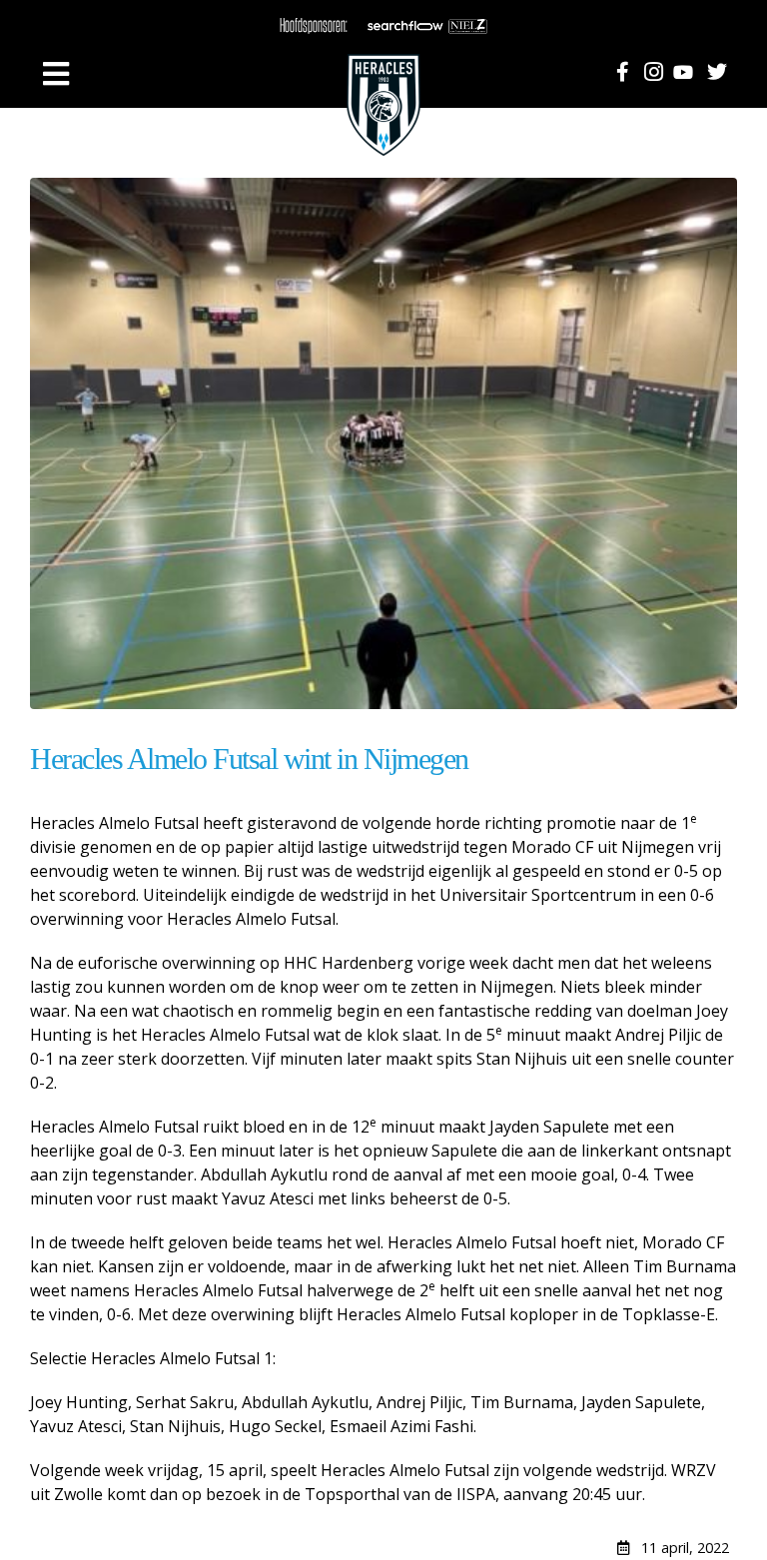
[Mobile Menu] (56, 74)
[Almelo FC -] (383, 75)
